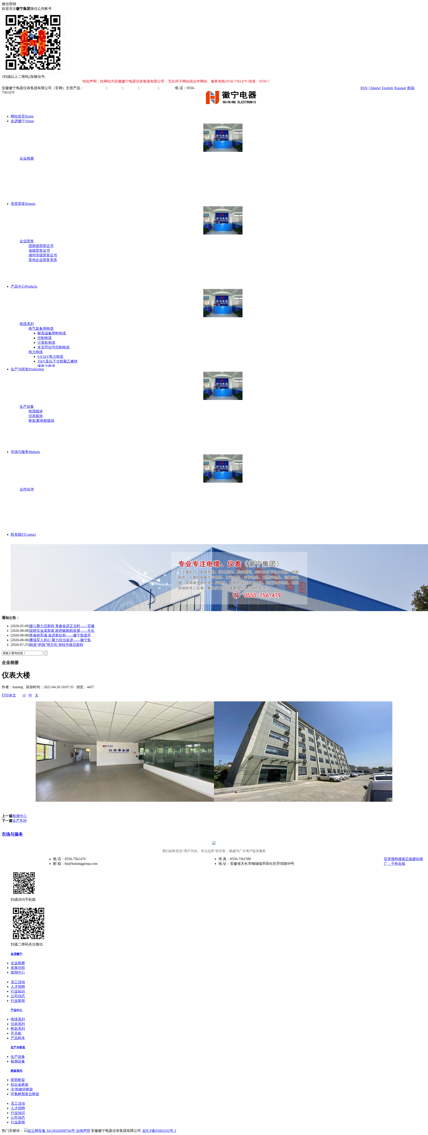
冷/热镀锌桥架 (22, 1089)
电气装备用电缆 (41, 328)
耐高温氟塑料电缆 (51, 333)
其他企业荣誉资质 (43, 260)
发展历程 (18, 968)
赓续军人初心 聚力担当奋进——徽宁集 (60, 635)
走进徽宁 (22, 121)
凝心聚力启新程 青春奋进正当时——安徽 (62, 645)
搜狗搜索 (398, 859)
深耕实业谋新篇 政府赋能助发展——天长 (62, 626)
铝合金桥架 (20, 1084)
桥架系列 (18, 1028)
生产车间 (19, 820)
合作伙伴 (27, 489)
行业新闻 (18, 1001)
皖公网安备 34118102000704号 (51, 1131)
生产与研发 (27, 369)
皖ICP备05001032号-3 (159, 1131)
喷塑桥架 (18, 1080)
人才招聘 (18, 987)
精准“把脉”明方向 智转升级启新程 (56, 640)
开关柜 (16, 1033)
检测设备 (18, 1061)
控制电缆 (44, 338)
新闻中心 (18, 972)
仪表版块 (36, 416)
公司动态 (18, 996)
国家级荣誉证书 (41, 246)
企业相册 (27, 158)
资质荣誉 (23, 204)
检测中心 (19, 816)
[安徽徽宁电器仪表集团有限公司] (233, 108)
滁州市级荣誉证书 (43, 255)
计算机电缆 (46, 342)
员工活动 (18, 982)
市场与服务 (25, 452)
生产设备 (27, 406)
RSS (363, 88)
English (387, 88)
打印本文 (9, 695)
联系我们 (23, 534)
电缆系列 (27, 324)
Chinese (374, 88)
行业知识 (18, 991)
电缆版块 (36, 411)
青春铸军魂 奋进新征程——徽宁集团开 (60, 630)
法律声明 (83, 1131)
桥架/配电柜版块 (41, 420)
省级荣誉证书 (39, 250)
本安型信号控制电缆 (53, 347)
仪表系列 (18, 1024)
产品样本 (18, 1038)
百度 (387, 859)
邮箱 (410, 88)
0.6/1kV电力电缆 (50, 356)
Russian (399, 88)
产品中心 (24, 286)
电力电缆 (36, 352)
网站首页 (22, 116)
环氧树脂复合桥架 (25, 1094)
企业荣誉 (27, 241)
